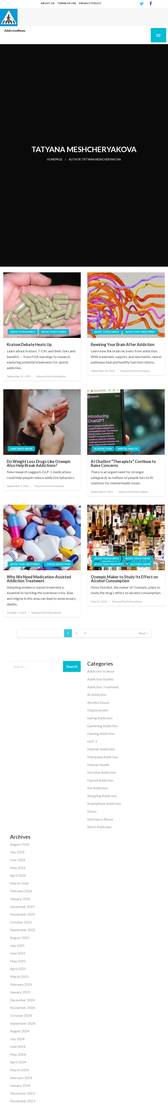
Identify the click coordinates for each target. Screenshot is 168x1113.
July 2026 (17, 852)
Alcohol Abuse (140, 564)
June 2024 (17, 1046)
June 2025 (17, 953)
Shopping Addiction (102, 796)
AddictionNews (14, 30)
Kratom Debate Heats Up (29, 344)
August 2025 (19, 938)
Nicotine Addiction (101, 772)
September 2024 (22, 1023)
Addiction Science (22, 331)
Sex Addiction (97, 788)
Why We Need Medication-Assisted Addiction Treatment (39, 579)
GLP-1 (92, 741)
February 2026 (21, 891)
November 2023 (22, 1101)
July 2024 (17, 1039)
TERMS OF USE (66, 3)
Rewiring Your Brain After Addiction (122, 344)
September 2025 (22, 930)
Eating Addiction (99, 718)
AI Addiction (103, 448)
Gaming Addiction (101, 733)
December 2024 (22, 1000)
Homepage (54, 159)
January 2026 (20, 899)
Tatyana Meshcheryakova (51, 376)
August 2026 (19, 844)
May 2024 (18, 1054)
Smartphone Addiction (104, 803)
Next (142, 633)
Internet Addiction (101, 749)
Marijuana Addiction (102, 757)
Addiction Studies (53, 331)
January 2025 (20, 992)
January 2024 (20, 1085)
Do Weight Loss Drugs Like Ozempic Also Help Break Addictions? (39, 463)
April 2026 (18, 875)
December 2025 (22, 906)
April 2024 (18, 1062)
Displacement (97, 710)
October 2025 (21, 922)
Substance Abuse (21, 448)
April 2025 (18, 969)
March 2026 (19, 883)
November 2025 (22, 914)
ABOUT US (47, 3)
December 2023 (22, 1093)
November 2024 (22, 1007)
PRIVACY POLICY (90, 3)
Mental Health (128, 448)
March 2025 (19, 976)
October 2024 (21, 1015)
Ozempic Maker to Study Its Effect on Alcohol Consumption (124, 579)
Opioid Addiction (58, 564)
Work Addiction (99, 827)
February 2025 (21, 984)
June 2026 (17, 860)
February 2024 (21, 1078)
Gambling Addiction (102, 726)
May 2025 (18, 961)
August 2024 (19, 1031)
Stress (91, 811)
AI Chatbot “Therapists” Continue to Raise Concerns (123, 463)
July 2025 (17, 945)
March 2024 (19, 1070)
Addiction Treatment (140, 331)
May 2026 (18, 868)
